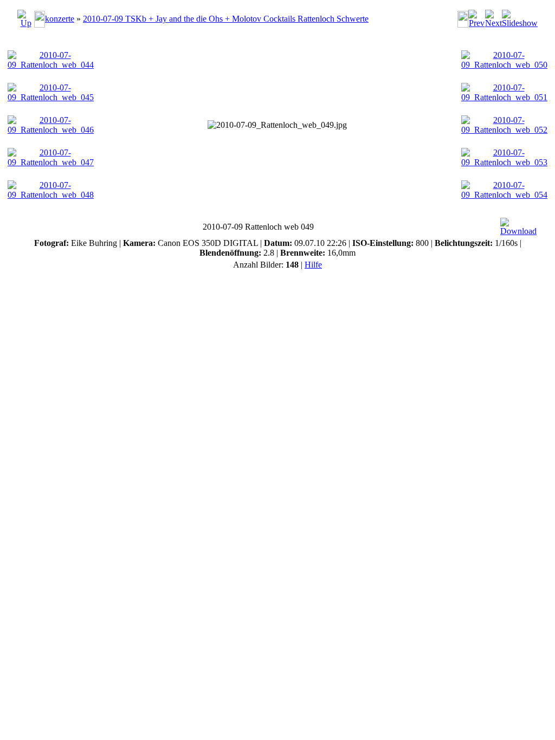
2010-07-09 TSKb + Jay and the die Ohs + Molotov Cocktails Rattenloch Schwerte (226, 18)
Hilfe (313, 264)
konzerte (59, 18)
